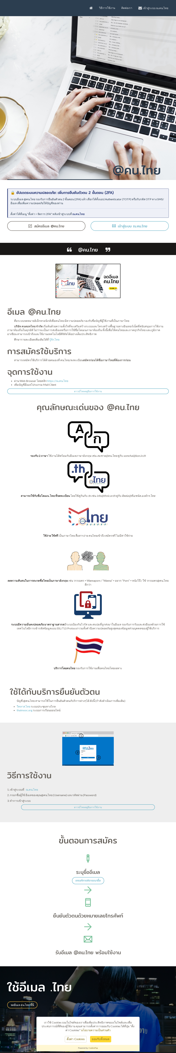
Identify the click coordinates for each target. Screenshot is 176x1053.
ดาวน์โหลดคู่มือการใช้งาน (88, 391)
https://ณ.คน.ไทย (57, 380)
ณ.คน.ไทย (78, 214)
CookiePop (93, 1048)
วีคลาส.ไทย (23, 706)
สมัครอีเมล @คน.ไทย (48, 226)
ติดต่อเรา (126, 7)
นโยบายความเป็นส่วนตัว (96, 1030)
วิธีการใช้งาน (107, 7)
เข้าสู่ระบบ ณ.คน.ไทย (155, 8)
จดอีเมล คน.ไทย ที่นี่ (22, 1004)
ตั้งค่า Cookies (76, 1039)
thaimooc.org (24, 710)
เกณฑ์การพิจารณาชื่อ (88, 880)
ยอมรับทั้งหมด (100, 1039)
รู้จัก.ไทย (54, 339)
